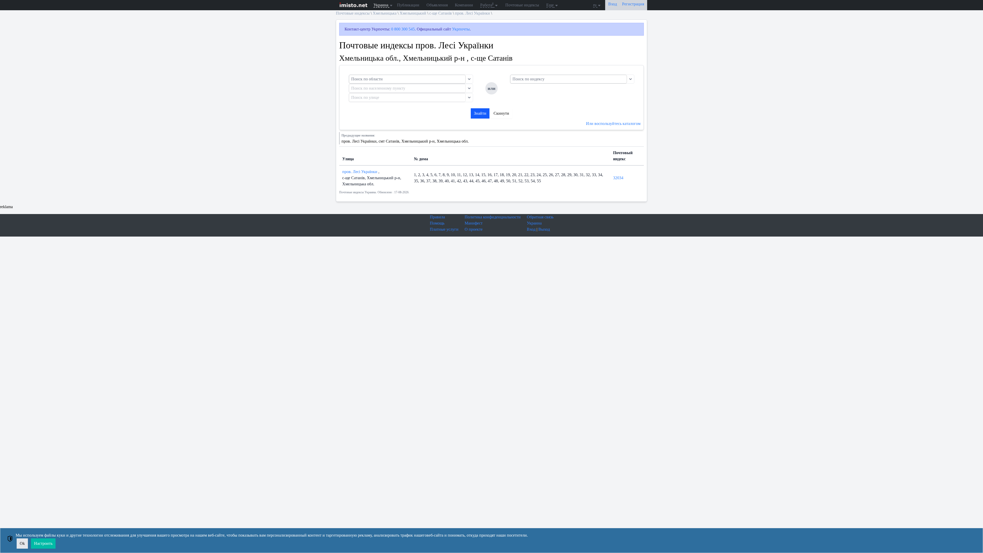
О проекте (474, 229)
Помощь (437, 223)
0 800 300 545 (403, 29)
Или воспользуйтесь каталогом (613, 123)
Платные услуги (444, 229)
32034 (618, 178)
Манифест (474, 223)
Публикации (408, 5)
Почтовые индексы (522, 5)
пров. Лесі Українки (472, 13)
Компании (464, 5)
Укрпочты (461, 29)
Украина (534, 223)
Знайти (480, 113)
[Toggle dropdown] (469, 79)
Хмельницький (413, 13)
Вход (531, 229)
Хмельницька (385, 13)
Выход (544, 229)
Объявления (437, 5)
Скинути (501, 113)
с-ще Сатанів (440, 13)
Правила (437, 217)
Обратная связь (540, 217)
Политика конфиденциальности (493, 217)
